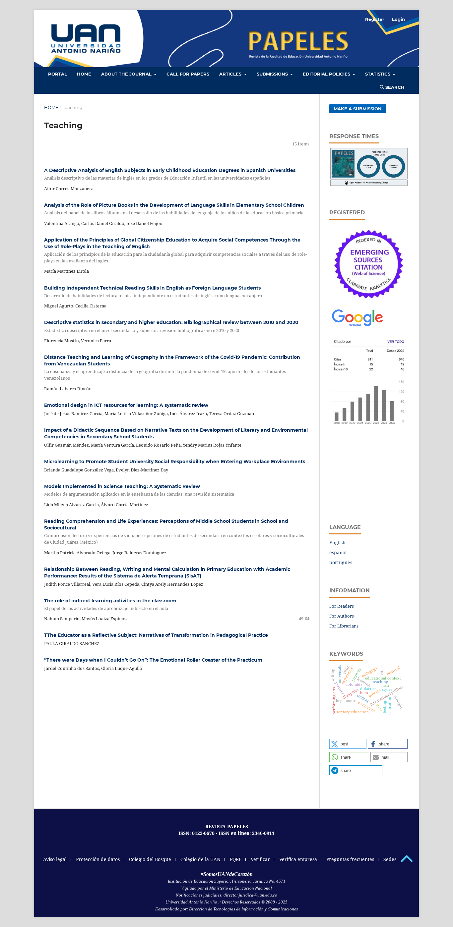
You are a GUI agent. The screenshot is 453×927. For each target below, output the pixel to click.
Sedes (389, 859)
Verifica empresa (298, 859)
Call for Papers (187, 74)
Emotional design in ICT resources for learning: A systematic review (126, 405)
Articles (231, 74)
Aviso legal (55, 859)
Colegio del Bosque (150, 859)
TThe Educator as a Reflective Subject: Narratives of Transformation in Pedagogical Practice (156, 635)
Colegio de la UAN (200, 859)
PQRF (235, 859)
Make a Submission (358, 108)
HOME (84, 74)
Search (394, 87)
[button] (347, 744)
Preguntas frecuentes (350, 859)
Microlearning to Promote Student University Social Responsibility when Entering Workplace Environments (174, 461)
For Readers (341, 606)
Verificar (260, 859)
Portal (57, 74)
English (337, 542)
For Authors (341, 616)
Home (51, 107)
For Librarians (343, 626)
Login (398, 19)
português (340, 562)
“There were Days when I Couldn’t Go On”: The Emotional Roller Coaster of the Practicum (153, 660)
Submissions (273, 74)
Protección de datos (98, 859)
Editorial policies (327, 74)
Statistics (378, 74)
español (338, 552)
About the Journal (127, 74)
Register (374, 19)
